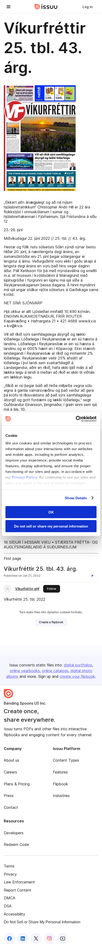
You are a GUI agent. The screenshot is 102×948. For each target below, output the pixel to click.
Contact (11, 807)
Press (9, 795)
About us (11, 760)
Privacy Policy (24, 477)
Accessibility (14, 914)
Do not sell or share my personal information (51, 526)
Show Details (76, 498)
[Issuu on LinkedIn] (22, 938)
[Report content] (93, 576)
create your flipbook (77, 676)
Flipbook (60, 784)
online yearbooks (25, 670)
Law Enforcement (19, 882)
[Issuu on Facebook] (9, 938)
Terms (9, 866)
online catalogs (55, 670)
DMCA (9, 898)
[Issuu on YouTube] (62, 938)
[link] (87, 6)
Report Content (17, 890)
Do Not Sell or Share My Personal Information (42, 922)
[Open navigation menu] (8, 6)
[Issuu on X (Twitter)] (36, 938)
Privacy (10, 874)
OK (51, 512)
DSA (7, 906)
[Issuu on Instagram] (49, 938)
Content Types (66, 760)
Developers (13, 832)
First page (12, 558)
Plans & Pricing (17, 784)
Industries (61, 795)
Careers (10, 772)
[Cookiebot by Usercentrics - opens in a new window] (76, 419)
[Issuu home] (46, 6)
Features (60, 772)
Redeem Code (16, 844)
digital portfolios (78, 665)
